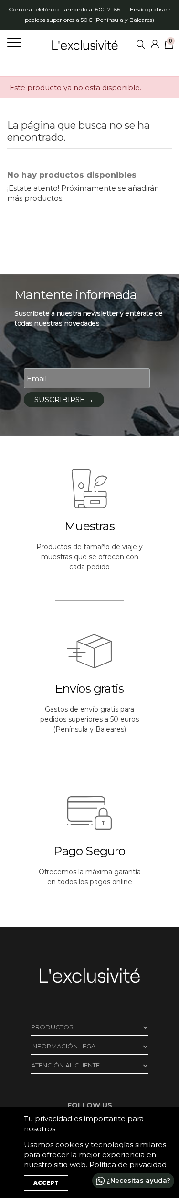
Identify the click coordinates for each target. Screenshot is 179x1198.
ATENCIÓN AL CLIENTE (65, 1065)
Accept (46, 1182)
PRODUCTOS (52, 1027)
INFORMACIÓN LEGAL (65, 1046)
